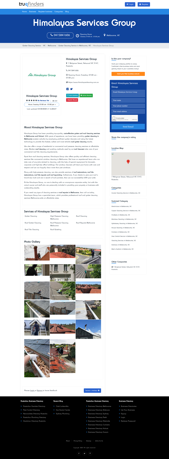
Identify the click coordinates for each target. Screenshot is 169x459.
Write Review (87, 95)
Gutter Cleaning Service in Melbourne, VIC (74, 45)
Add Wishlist (73, 95)
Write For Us (99, 441)
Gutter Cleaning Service (32, 45)
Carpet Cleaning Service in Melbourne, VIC (126, 211)
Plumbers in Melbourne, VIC (121, 215)
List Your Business (128, 410)
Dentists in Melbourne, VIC (121, 245)
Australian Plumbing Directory (34, 417)
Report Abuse (72, 100)
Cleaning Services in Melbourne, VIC (124, 240)
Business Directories (128, 406)
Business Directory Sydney (98, 414)
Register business (45, 11)
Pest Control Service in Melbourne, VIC (124, 236)
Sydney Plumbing (62, 414)
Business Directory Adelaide (99, 421)
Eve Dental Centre (62, 410)
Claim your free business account (128, 74)
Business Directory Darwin (98, 432)
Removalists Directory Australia (35, 414)
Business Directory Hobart (98, 428)
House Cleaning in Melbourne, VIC (123, 228)
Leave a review (91, 390)
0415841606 (61, 35)
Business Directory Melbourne (99, 406)
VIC (44, 45)
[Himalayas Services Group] (37, 253)
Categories (58, 11)
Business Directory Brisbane (99, 410)
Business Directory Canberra (99, 425)
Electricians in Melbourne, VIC (122, 206)
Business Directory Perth (97, 417)
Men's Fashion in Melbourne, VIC (123, 249)
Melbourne (52, 45)
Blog (67, 11)
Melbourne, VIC (113, 35)
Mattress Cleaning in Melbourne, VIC (124, 219)
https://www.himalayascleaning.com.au (83, 82)
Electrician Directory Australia (34, 421)
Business (32, 11)
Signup (40, 390)
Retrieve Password (128, 421)
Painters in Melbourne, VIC (121, 232)
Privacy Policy (78, 441)
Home (24, 11)
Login (32, 390)
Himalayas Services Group (41, 96)
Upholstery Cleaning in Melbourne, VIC (125, 223)
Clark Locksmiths (61, 406)
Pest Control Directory (31, 410)
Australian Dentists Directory (34, 406)
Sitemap (88, 441)
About (68, 441)
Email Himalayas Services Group (125, 85)
